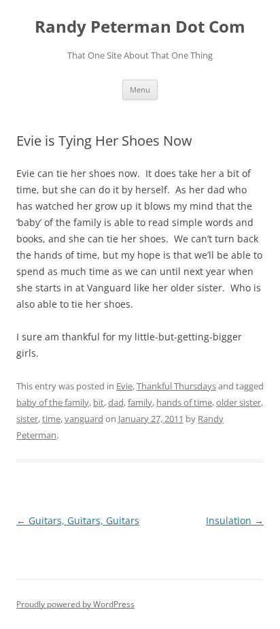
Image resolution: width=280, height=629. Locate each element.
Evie (124, 386)
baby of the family (52, 402)
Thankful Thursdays (176, 386)
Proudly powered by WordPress (75, 604)
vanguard (84, 419)
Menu (140, 89)
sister (27, 419)
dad (116, 402)
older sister (238, 402)
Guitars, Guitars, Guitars (77, 520)
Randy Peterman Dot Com (140, 26)
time (51, 419)
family (140, 402)
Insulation (235, 520)
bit (98, 402)
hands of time (184, 402)
